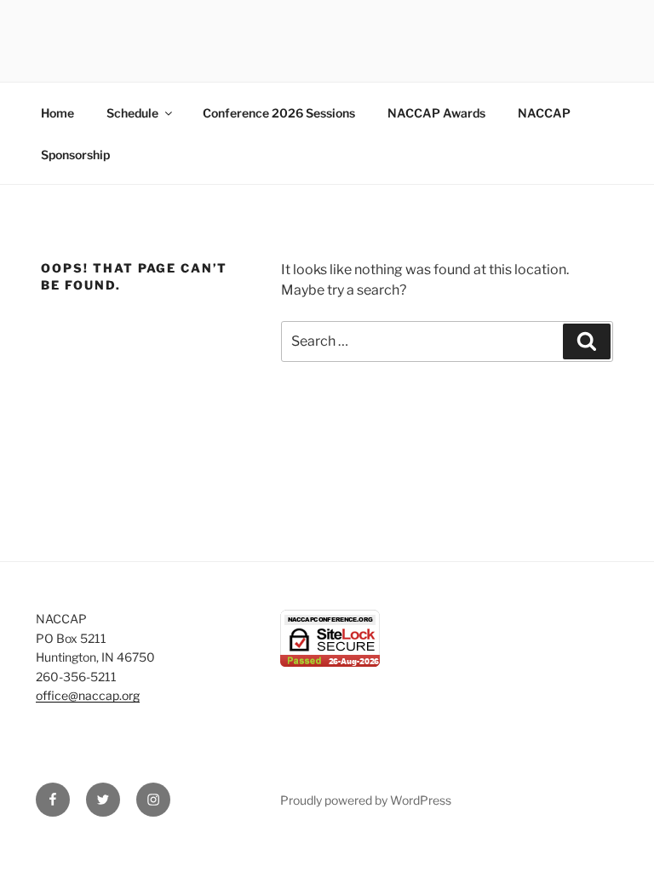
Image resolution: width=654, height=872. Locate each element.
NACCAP (544, 113)
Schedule (132, 113)
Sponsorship (75, 154)
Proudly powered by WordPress (365, 800)
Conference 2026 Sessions (279, 113)
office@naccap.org (88, 695)
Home (57, 113)
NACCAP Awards (436, 113)
